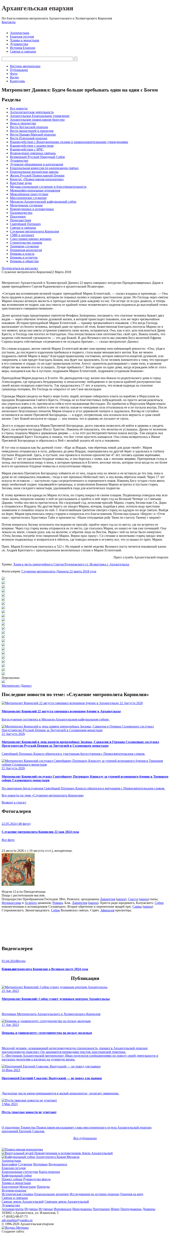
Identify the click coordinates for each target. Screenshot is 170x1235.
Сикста (133, 899)
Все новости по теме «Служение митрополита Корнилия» (43, 795)
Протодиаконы (131, 1209)
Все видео (9, 969)
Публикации (19, 70)
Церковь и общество (24, 261)
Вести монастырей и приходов (31, 131)
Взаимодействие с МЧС (27, 149)
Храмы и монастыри (24, 40)
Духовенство (19, 44)
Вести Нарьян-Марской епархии (33, 134)
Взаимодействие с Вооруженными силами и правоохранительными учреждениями (69, 142)
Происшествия (20, 220)
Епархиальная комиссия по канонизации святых (44, 168)
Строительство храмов (26, 242)
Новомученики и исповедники (32, 209)
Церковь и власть (22, 253)
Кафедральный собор (17, 1175)
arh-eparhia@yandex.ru (17, 1220)
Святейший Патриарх (25, 224)
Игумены (31, 1209)
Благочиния (10, 1186)
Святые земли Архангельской (23, 1201)
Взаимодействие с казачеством (31, 145)
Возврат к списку (14, 802)
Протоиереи (101, 1209)
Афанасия (107, 910)
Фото (13, 73)
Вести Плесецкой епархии (28, 138)
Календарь (17, 81)
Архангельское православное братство (37, 119)
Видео (14, 77)
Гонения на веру (131, 1194)
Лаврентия (107, 899)
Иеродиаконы (82, 1209)
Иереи (115, 1209)
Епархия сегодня (22, 36)
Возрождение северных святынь (33, 153)
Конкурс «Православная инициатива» (37, 179)
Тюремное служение (24, 246)
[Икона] (18, 884)
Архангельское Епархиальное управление (39, 116)
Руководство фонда (37, 1179)
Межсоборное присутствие (29, 194)
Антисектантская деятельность (32, 112)
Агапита (31, 903)
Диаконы (148, 1209)
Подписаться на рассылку (20, 268)
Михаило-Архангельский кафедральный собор (43, 201)
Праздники (18, 216)
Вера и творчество (23, 123)
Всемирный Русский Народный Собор (37, 157)
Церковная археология (26, 250)
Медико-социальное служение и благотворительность (48, 186)
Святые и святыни (23, 51)
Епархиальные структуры (20, 1172)
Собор (159, 903)
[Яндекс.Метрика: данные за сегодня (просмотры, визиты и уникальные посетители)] (15, 1228)
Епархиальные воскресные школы (34, 172)
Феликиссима (11, 903)
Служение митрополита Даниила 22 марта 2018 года (58, 571)
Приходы (43, 1186)
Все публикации (85, 1138)
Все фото (8, 840)
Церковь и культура (24, 257)
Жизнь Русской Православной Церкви (37, 175)
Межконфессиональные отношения (35, 190)
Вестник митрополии (25, 66)
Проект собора (12, 1179)
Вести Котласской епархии (29, 127)
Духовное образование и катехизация (36, 164)
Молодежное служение (26, 205)
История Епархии (22, 47)
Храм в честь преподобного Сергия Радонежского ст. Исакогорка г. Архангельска (71, 564)
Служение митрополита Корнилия (34, 231)
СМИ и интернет (22, 235)
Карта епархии (49, 1172)
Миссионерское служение (28, 198)
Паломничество (21, 212)
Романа (57, 903)
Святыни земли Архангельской (67, 1201)
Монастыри (27, 1186)
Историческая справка (17, 1194)
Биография (9, 1164)
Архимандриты (13, 1209)
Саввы (137, 906)
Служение (25, 1164)
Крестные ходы (21, 183)
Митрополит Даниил (17, 685)
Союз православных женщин (30, 239)
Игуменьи (46, 1209)
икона (121, 899)
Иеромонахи (63, 1209)
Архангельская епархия (37, 8)
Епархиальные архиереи (51, 1194)
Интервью (40, 1164)
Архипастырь (19, 33)
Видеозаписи (58, 1164)
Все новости (19, 108)
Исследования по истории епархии (94, 1194)
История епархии (14, 1190)
